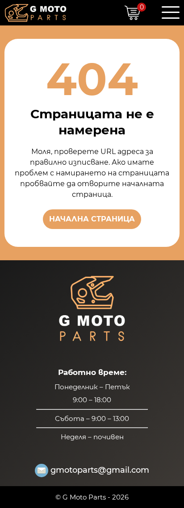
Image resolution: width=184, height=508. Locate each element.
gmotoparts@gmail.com (99, 470)
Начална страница (92, 219)
